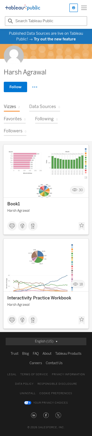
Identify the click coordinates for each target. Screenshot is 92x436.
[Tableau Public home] (22, 8)
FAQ (36, 354)
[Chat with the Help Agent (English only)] (73, 8)
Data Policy (24, 383)
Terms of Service (34, 374)
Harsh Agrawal (18, 211)
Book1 (13, 204)
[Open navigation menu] (84, 8)
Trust (14, 354)
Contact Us (54, 363)
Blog (25, 354)
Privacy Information (68, 374)
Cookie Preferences (55, 393)
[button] (34, 415)
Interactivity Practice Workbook (39, 298)
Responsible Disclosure (57, 383)
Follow (15, 86)
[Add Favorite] (82, 226)
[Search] (9, 21)
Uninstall (28, 393)
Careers (35, 363)
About (46, 354)
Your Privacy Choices (50, 402)
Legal (12, 374)
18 (81, 284)
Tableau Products (68, 354)
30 (81, 190)
